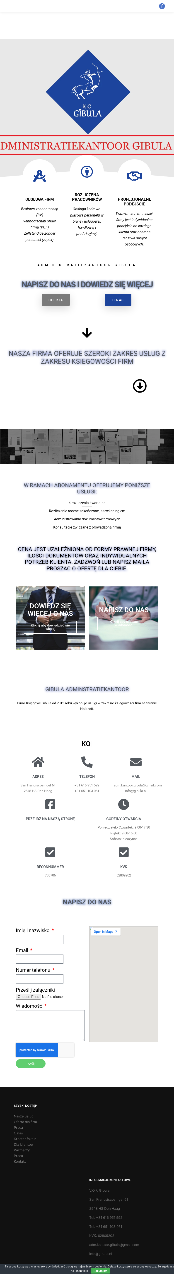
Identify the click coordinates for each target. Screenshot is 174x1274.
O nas (18, 1133)
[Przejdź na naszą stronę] (50, 804)
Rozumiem (100, 1270)
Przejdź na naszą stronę (50, 819)
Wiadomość (30, 1006)
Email (22, 950)
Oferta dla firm (25, 1122)
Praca (18, 1127)
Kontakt (20, 1161)
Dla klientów (24, 1144)
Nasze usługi (24, 1116)
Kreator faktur (25, 1139)
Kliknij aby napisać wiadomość (124, 623)
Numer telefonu (33, 970)
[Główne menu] (148, 6)
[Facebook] (162, 6)
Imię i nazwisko (33, 930)
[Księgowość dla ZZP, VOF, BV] (12, 6)
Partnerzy (22, 1150)
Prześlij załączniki (35, 990)
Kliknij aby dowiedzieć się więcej (50, 627)
